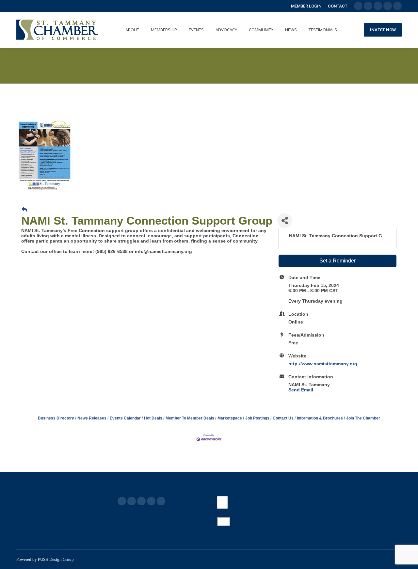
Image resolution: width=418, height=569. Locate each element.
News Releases (91, 418)
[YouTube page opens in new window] (141, 501)
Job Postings (257, 418)
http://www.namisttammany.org (322, 363)
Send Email (300, 389)
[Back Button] (24, 210)
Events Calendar (125, 418)
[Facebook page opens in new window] (122, 501)
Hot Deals (153, 418)
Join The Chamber (363, 418)
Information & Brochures (320, 418)
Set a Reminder (337, 260)
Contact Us (283, 418)
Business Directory (56, 418)
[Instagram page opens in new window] (161, 501)
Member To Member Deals (190, 418)
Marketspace (229, 418)
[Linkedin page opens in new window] (151, 501)
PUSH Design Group (56, 559)
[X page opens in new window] (131, 501)
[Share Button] (284, 220)
